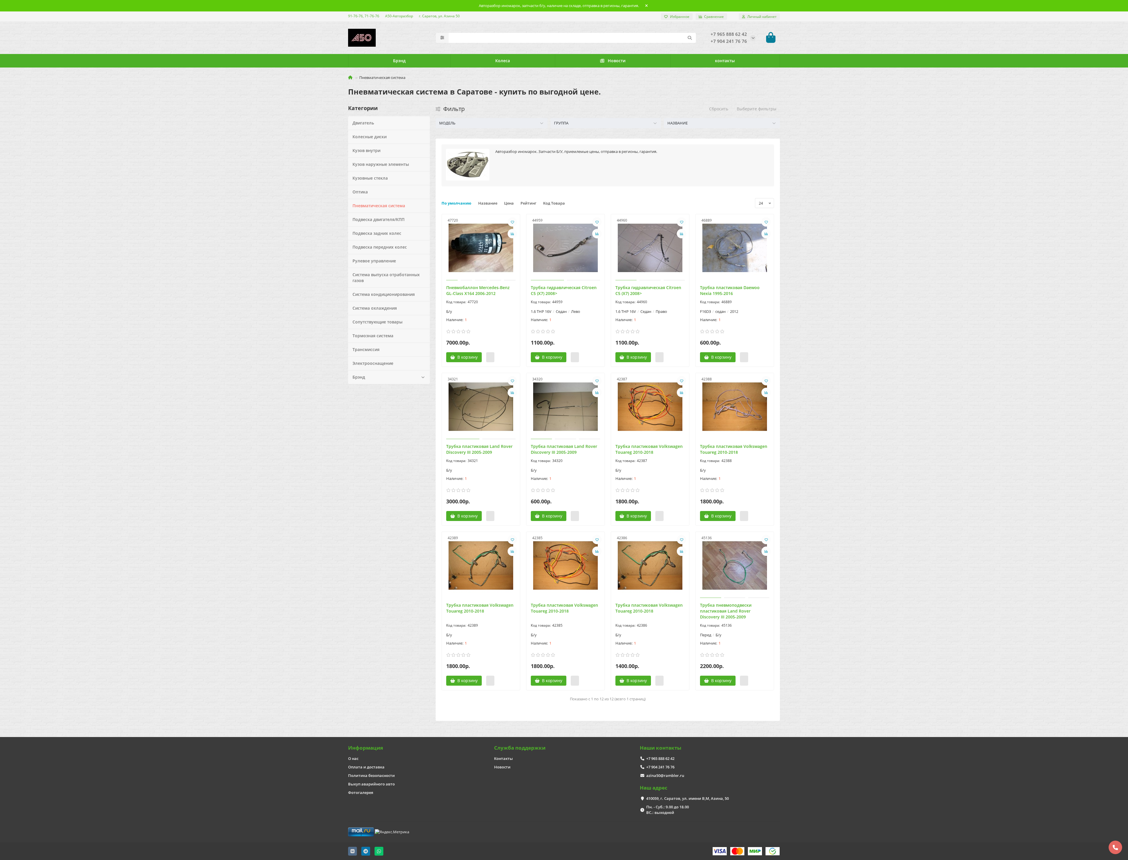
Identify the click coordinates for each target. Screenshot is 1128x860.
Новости (616, 60)
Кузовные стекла (370, 178)
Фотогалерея (360, 792)
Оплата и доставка (366, 767)
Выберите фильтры (756, 109)
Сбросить (718, 109)
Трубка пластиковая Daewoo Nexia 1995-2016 (730, 290)
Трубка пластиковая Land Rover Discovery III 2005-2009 (479, 449)
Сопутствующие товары (377, 322)
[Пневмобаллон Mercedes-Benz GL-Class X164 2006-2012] (481, 248)
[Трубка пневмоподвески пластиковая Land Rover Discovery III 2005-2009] (734, 565)
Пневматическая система (378, 205)
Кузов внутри (366, 150)
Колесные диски (369, 136)
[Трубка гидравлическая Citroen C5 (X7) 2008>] (565, 248)
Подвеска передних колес (379, 247)
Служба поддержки (519, 747)
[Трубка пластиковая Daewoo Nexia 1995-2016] (734, 248)
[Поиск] (690, 38)
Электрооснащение (372, 363)
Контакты (503, 758)
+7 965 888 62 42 (660, 758)
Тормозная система (372, 335)
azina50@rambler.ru (665, 775)
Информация (365, 747)
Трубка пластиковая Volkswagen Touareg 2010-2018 (649, 449)
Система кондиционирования (383, 294)
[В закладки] (512, 222)
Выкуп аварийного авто (371, 784)
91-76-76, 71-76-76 (363, 16)
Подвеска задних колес (376, 233)
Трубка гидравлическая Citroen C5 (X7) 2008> (564, 290)
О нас (353, 758)
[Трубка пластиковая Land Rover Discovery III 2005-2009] (481, 406)
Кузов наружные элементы (380, 164)
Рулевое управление (374, 261)
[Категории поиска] (442, 38)
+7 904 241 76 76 (660, 767)
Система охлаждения (374, 308)
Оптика (360, 192)
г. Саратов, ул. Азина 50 (439, 16)
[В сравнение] (512, 233)
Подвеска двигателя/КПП (378, 219)
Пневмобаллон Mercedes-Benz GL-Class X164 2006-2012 (478, 290)
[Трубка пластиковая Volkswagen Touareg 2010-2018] (650, 406)
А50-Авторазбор (399, 16)
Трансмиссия (366, 349)
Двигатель (363, 123)
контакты (725, 60)
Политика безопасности (371, 775)
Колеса (502, 60)
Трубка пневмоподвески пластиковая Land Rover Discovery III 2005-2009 (725, 611)
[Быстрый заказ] (490, 357)
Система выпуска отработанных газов (386, 277)
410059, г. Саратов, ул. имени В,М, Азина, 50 (687, 798)
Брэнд (399, 60)
